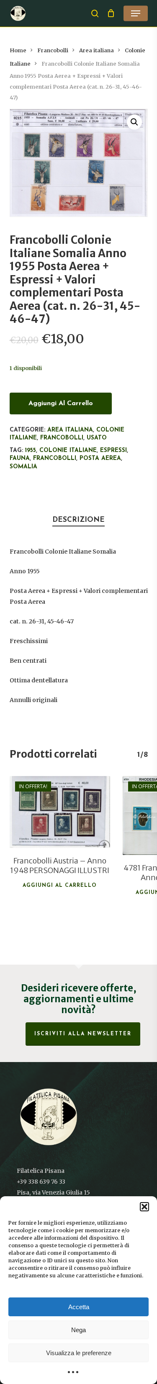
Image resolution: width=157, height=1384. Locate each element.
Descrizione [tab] (78, 519)
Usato (97, 438)
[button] (144, 1207)
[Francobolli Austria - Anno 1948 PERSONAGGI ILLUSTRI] (60, 812)
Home (18, 50)
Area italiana (96, 50)
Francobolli (52, 50)
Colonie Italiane (68, 450)
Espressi (113, 450)
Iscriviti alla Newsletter (82, 1034)
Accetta (78, 1306)
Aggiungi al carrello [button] (60, 885)
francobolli (54, 458)
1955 (30, 450)
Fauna (20, 458)
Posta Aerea (100, 458)
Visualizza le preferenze (78, 1352)
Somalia (23, 467)
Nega (78, 1329)
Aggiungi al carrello (60, 403)
